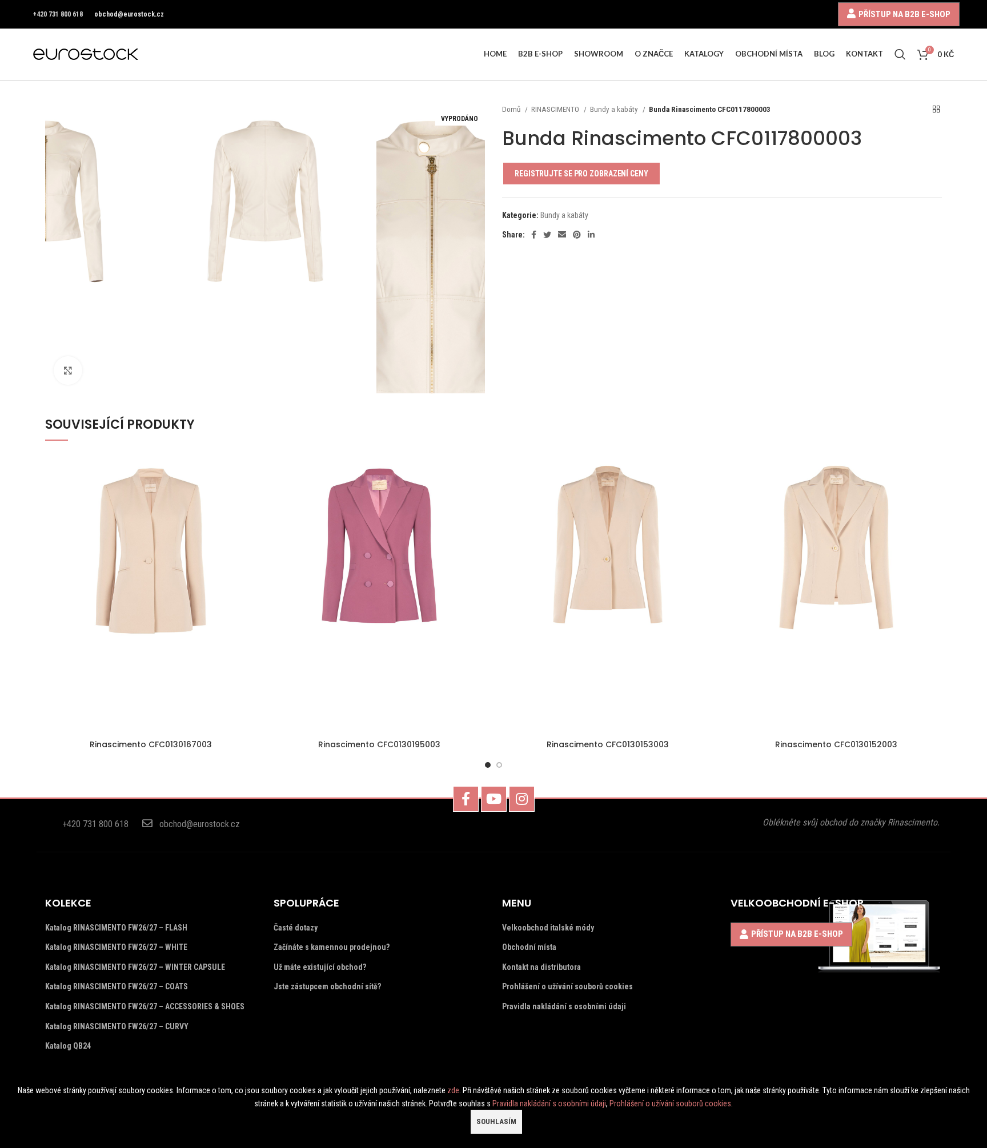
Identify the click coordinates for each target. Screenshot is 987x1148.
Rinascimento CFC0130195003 (379, 744)
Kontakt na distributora (541, 967)
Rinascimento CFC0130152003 (836, 744)
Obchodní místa (529, 947)
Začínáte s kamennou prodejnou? (332, 947)
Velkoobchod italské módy (548, 927)
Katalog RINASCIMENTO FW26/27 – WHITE (116, 947)
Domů (512, 109)
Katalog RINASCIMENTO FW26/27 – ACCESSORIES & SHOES (144, 1006)
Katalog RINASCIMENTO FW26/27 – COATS (116, 986)
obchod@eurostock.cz (129, 14)
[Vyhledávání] (900, 54)
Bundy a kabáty (615, 109)
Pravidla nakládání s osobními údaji (564, 1006)
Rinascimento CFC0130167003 (151, 744)
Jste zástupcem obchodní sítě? (327, 986)
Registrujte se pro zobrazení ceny (581, 173)
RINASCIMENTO (556, 109)
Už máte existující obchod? (320, 967)
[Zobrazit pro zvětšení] (68, 370)
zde (453, 1090)
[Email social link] (562, 234)
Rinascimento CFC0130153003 (608, 744)
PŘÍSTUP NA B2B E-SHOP (904, 14)
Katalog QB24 (68, 1045)
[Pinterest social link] (576, 234)
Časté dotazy (296, 927)
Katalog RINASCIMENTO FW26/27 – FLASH (116, 927)
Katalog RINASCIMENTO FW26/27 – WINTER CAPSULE (135, 967)
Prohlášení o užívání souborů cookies (567, 986)
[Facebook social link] (534, 234)
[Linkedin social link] (591, 234)
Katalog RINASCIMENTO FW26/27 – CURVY (116, 1026)
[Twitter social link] (547, 234)
